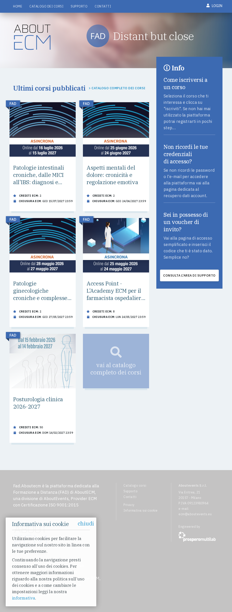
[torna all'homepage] (33, 37)
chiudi (86, 523)
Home (17, 6)
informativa (23, 598)
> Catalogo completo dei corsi (117, 88)
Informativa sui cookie (140, 510)
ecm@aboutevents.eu (195, 514)
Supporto (79, 6)
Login (216, 5)
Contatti (103, 6)
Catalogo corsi (134, 485)
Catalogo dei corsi (46, 6)
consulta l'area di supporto (189, 275)
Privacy (129, 505)
